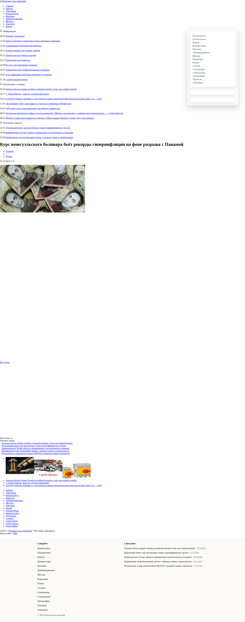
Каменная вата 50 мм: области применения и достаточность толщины (39, 132)
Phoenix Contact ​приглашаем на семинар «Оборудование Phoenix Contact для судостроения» (50, 118)
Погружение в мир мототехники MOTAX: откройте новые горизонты (36, 453)
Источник (5, 362)
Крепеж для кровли (15, 36)
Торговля (10, 24)
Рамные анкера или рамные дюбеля (23, 50)
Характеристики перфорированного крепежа (27, 70)
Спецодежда (12, 521)
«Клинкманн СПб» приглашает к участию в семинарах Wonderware (38, 103)
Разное (9, 26)
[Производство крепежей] (13, 1)
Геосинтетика (12, 511)
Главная (9, 6)
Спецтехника (12, 523)
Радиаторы (11, 516)
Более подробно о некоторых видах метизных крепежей (33, 41)
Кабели (9, 8)
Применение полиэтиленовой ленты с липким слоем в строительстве (39, 137)
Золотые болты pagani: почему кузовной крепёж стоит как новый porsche (41, 89)
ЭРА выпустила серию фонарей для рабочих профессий (33, 108)
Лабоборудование (14, 19)
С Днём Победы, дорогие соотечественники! (27, 94)
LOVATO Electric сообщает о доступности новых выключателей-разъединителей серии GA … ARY (54, 99)
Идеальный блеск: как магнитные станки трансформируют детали (38, 128)
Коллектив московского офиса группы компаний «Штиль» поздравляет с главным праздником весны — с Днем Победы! (64, 113)
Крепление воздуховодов (18, 60)
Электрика (11, 11)
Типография (12, 526)
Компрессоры (12, 513)
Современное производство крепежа (23, 46)
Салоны (9, 518)
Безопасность (12, 13)
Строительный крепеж (17, 79)
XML (15, 533)
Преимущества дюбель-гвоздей (21, 55)
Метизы (9, 21)
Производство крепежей (20, 531)
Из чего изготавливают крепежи (21, 65)
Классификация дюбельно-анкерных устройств (29, 74)
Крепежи (10, 16)
